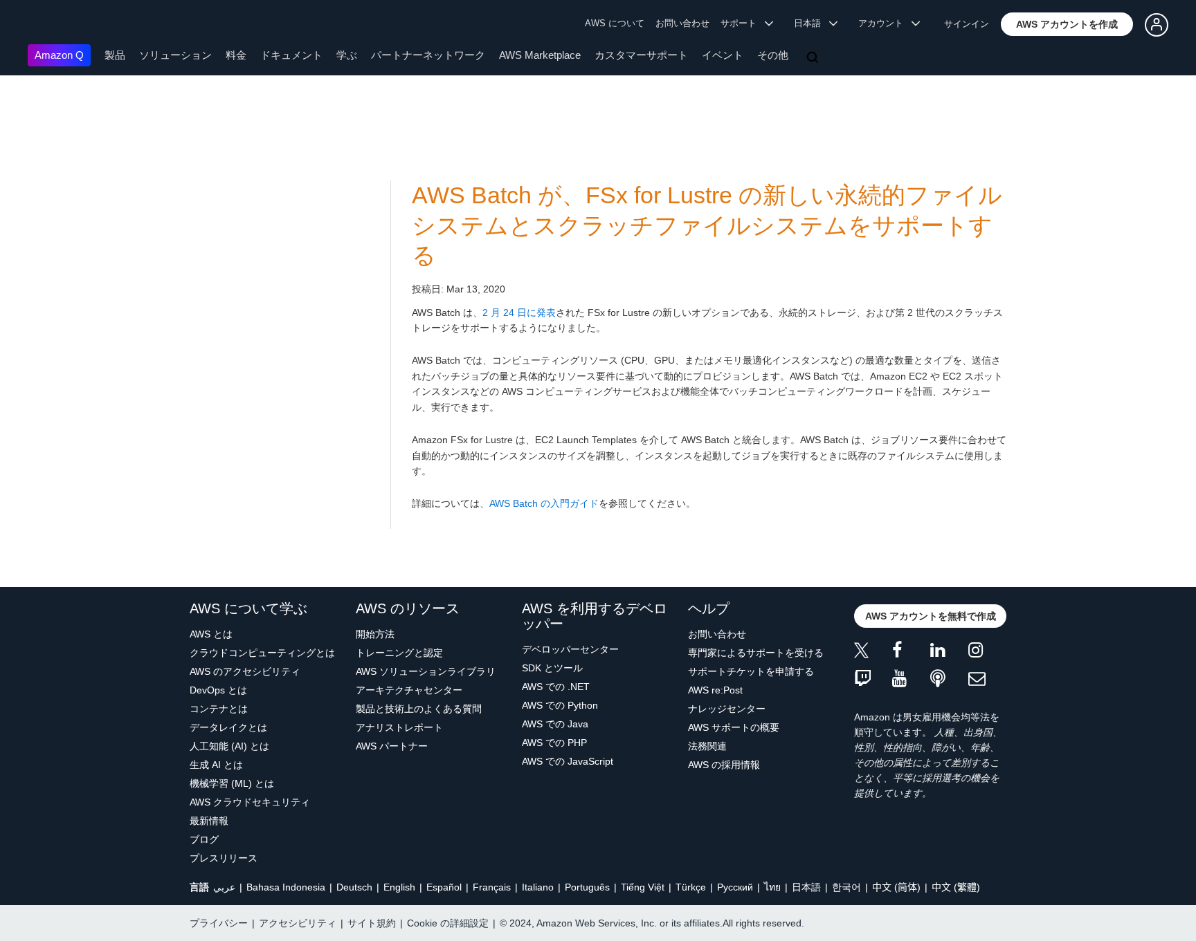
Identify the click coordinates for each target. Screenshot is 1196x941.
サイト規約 (371, 923)
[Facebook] (911, 652)
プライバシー (219, 923)
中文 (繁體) (956, 887)
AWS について (614, 23)
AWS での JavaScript (567, 761)
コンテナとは (219, 708)
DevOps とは (218, 690)
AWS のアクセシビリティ (245, 671)
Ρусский (735, 887)
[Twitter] (873, 652)
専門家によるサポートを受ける (756, 652)
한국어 (846, 887)
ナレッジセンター (726, 708)
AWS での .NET (556, 686)
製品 (115, 55)
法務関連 (707, 746)
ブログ (204, 839)
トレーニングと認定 (399, 652)
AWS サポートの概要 (733, 727)
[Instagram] (987, 652)
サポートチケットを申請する (751, 671)
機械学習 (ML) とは (232, 783)
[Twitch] (873, 679)
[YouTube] (911, 679)
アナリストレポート (399, 727)
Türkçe (691, 887)
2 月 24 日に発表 (519, 312)
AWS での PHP (554, 742)
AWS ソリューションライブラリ (426, 671)
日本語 (806, 887)
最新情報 (209, 820)
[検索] (814, 58)
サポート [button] (743, 23)
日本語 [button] (811, 23)
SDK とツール (552, 667)
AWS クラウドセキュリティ (250, 802)
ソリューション (175, 55)
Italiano (538, 887)
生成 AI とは (216, 764)
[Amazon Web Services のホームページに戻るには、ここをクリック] (48, 24)
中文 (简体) (896, 887)
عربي (224, 887)
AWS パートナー (392, 746)
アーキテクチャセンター (409, 690)
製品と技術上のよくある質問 (419, 708)
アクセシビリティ (297, 923)
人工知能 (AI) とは (229, 746)
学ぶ (346, 55)
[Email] (987, 679)
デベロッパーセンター (570, 649)
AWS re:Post (715, 690)
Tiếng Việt (642, 887)
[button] (1067, 24)
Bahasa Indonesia (285, 887)
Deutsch (354, 887)
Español (444, 887)
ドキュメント (291, 55)
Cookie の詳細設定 (448, 923)
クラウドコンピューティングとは (262, 652)
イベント (722, 55)
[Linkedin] (949, 652)
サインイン (966, 24)
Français (492, 887)
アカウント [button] (885, 23)
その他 (772, 55)
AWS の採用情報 (724, 764)
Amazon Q (59, 55)
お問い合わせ (682, 23)
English (399, 887)
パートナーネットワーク (428, 55)
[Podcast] (949, 679)
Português (587, 887)
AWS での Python (560, 705)
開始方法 (375, 634)
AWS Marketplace (540, 55)
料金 (236, 55)
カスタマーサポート (641, 55)
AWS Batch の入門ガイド (544, 503)
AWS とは (211, 634)
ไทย (772, 887)
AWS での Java (555, 723)
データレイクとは (228, 727)
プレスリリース (223, 858)
